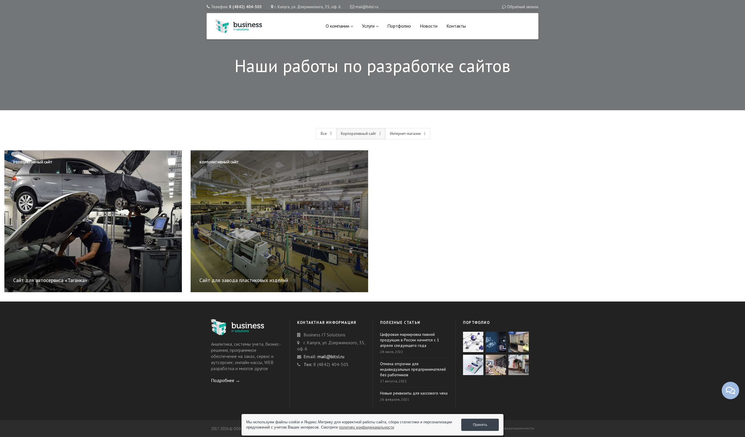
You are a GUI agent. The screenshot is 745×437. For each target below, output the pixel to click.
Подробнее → (225, 380)
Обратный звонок (522, 6)
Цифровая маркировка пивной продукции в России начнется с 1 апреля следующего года (409, 340)
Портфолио (399, 26)
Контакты (456, 26)
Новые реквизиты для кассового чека (414, 393)
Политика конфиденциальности (507, 428)
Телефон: (236, 6)
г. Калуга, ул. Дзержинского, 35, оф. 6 (307, 6)
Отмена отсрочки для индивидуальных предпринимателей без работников (413, 369)
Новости (428, 26)
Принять (480, 425)
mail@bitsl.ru (366, 6)
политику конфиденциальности (366, 427)
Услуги (368, 26)
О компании (337, 26)
